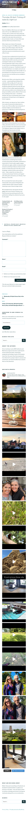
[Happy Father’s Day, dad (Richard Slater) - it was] (14, 683)
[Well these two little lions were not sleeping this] (14, 464)
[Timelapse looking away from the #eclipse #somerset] (14, 391)
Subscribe (6, 327)
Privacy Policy (5, 809)
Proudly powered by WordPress (17, 809)
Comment (5, 239)
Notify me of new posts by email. (12, 276)
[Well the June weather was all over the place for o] (14, 732)
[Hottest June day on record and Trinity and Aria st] (14, 635)
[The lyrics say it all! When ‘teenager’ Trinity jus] (14, 756)
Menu (14, 10)
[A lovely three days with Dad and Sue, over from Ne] (14, 708)
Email (4, 266)
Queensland (17, 225)
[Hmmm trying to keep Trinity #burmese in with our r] (14, 586)
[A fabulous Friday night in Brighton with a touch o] (14, 440)
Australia (7, 224)
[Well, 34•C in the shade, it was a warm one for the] (14, 659)
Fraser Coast (15, 224)
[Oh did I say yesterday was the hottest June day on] (14, 610)
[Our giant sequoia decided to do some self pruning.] (14, 537)
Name (4, 259)
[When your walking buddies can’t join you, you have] (14, 562)
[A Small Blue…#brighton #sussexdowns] (14, 513)
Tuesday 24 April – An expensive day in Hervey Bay (7, 202)
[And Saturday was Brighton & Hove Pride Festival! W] (14, 415)
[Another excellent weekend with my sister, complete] (14, 488)
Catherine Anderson (18, 15)
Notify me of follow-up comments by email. (15, 274)
